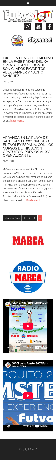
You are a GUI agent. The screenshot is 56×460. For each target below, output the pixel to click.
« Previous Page (12, 218)
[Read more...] (17, 120)
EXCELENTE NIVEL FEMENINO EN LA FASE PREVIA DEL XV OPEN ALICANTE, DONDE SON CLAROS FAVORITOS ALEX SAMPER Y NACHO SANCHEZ (28, 67)
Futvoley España (28, 16)
